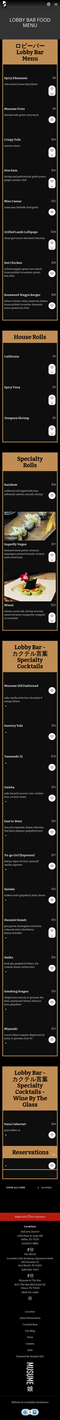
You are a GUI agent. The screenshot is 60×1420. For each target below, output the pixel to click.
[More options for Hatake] (51, 900)
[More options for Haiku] (51, 968)
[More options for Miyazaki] (51, 1039)
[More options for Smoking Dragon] (51, 1002)
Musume (30, 1377)
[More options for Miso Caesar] (51, 212)
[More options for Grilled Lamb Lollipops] (51, 242)
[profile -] (48, 4)
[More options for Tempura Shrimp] (51, 428)
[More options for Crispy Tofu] (51, 150)
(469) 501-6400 (30, 1292)
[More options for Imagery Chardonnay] (51, 1165)
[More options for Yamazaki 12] (51, 767)
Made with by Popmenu (23, 1217)
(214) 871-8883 (30, 1243)
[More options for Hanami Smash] (51, 930)
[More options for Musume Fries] (51, 119)
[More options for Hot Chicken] (51, 273)
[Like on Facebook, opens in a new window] (28, 1250)
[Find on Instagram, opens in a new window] (31, 1250)
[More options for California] (51, 367)
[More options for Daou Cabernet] (51, 1134)
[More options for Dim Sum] (51, 181)
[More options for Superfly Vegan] (51, 555)
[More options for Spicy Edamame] (51, 88)
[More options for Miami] (51, 615)
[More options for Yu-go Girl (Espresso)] (51, 866)
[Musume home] (8, 4)
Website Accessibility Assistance (30, 1402)
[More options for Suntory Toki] (51, 736)
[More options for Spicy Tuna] (51, 398)
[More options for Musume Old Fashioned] (51, 690)
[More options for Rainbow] (51, 495)
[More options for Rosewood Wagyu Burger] (51, 305)
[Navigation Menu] (56, 4)
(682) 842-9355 (30, 1269)
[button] (30, 85)
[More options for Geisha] (51, 798)
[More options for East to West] (51, 832)
